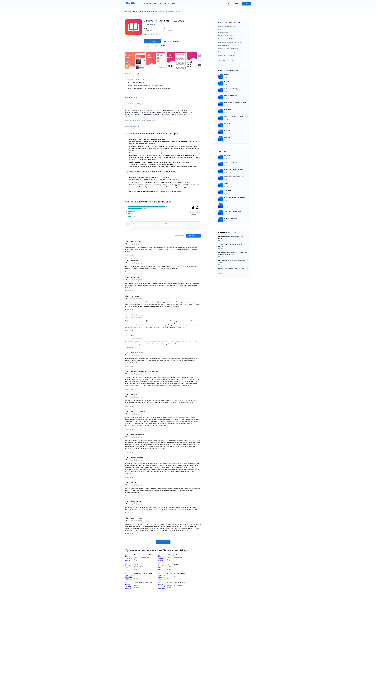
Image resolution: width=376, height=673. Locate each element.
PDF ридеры (141, 104)
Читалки (130, 104)
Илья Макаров (230, 26)
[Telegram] (219, 60)
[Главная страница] (130, 5)
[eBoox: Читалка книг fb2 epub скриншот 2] (155, 60)
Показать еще (163, 542)
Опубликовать (193, 235)
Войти (246, 3)
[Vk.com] (224, 60)
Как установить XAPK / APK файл (157, 46)
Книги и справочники (234, 52)
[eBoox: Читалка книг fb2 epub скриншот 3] (176, 60)
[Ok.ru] (228, 60)
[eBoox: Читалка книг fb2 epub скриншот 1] (135, 60)
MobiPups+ (232, 39)
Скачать (153, 41)
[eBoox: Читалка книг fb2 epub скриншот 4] (197, 60)
